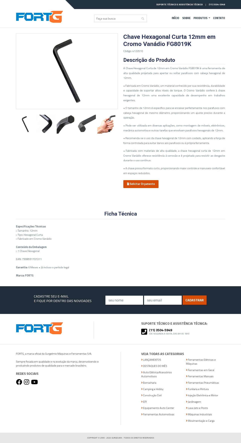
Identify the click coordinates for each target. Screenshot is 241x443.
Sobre (186, 18)
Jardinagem (194, 402)
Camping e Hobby (153, 389)
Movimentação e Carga (200, 421)
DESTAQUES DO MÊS (155, 366)
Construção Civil (152, 395)
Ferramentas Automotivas (158, 414)
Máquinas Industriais (199, 414)
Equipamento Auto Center (158, 408)
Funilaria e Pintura (198, 389)
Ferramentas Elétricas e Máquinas (201, 362)
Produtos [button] (201, 18)
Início (175, 18)
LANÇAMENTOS (152, 360)
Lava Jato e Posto (197, 408)
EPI (145, 402)
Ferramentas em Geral (200, 370)
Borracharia (149, 383)
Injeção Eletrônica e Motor (202, 395)
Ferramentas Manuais (200, 376)
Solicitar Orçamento (142, 184)
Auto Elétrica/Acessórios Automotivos (156, 374)
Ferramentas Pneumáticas (203, 383)
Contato (219, 18)
